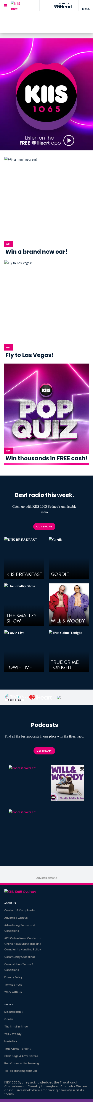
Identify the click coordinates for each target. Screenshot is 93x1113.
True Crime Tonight (17, 1048)
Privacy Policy (13, 977)
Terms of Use (13, 984)
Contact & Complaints (19, 910)
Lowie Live (10, 1041)
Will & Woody (12, 1034)
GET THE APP (44, 751)
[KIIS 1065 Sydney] (19, 5)
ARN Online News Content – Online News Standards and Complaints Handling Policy (22, 943)
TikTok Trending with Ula (20, 1071)
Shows (8, 1004)
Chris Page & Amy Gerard (21, 1056)
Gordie (8, 1019)
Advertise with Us (16, 918)
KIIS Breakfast (13, 1012)
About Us (10, 903)
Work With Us (13, 992)
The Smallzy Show (16, 1026)
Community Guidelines (19, 957)
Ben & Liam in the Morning (21, 1063)
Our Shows (44, 527)
